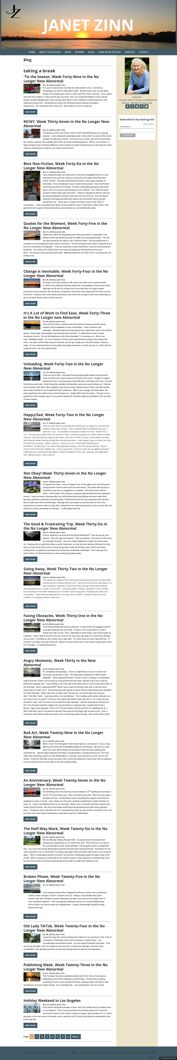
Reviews (79, 52)
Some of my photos (109, 52)
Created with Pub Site (168, 1058)
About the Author (50, 52)
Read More (30, 112)
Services (129, 52)
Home (32, 52)
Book (68, 52)
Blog (91, 52)
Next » (76, 1036)
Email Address (126, 127)
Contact (144, 52)
